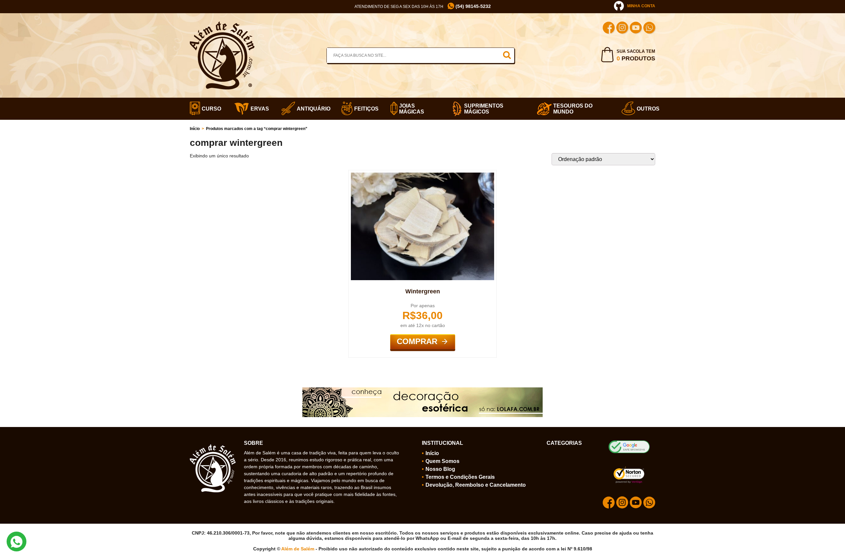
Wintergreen (422, 291)
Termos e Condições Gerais (460, 477)
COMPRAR (417, 341)
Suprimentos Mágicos (483, 109)
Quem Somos (442, 461)
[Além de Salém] (222, 24)
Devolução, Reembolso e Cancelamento (475, 485)
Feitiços (364, 109)
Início (195, 128)
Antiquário (311, 109)
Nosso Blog (440, 469)
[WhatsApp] (649, 28)
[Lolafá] (422, 390)
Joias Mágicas (411, 109)
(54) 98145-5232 (472, 6)
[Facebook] (609, 28)
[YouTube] (636, 28)
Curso (210, 109)
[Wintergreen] (422, 175)
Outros (646, 109)
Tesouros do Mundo (572, 109)
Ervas (258, 109)
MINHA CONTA (641, 6)
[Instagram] (622, 28)
